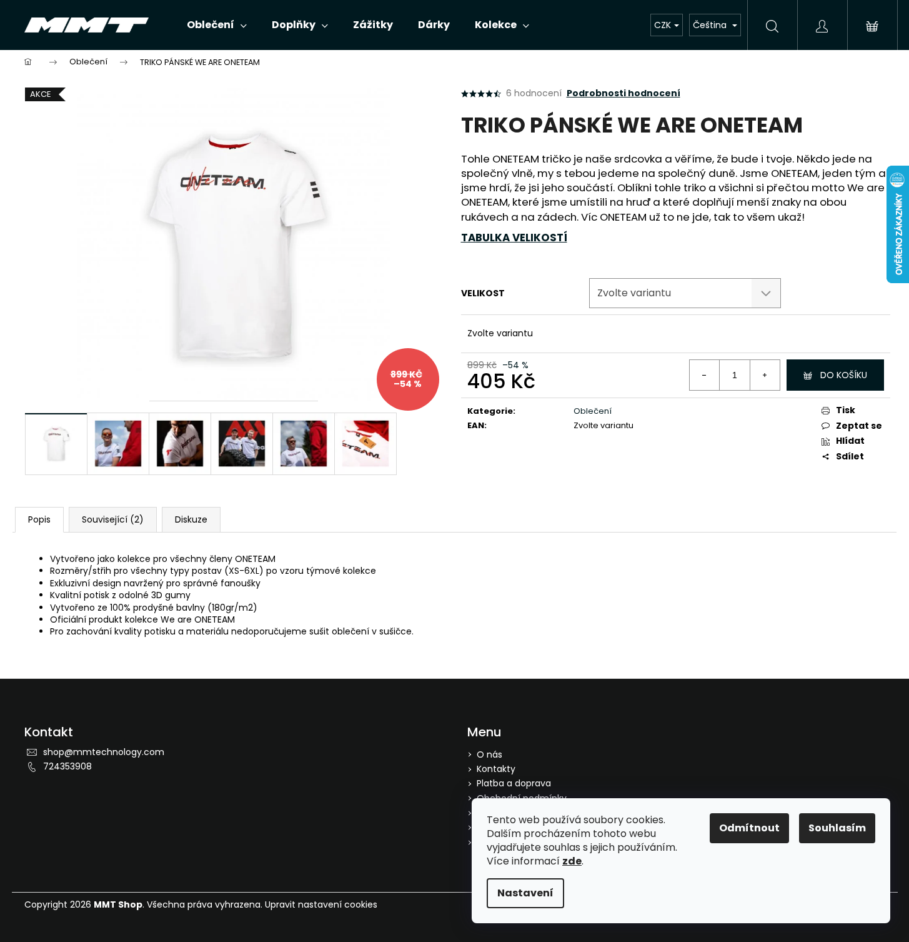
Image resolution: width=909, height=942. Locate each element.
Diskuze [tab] (191, 519)
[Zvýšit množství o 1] (765, 375)
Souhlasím (837, 828)
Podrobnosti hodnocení (623, 93)
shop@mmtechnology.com (103, 752)
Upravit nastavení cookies (321, 904)
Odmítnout (749, 828)
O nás (489, 754)
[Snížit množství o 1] (705, 375)
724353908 (67, 766)
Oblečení (593, 411)
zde (572, 861)
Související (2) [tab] (113, 519)
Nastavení (525, 893)
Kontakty (496, 769)
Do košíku (843, 375)
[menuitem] (216, 25)
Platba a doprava (514, 783)
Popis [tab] (39, 519)
